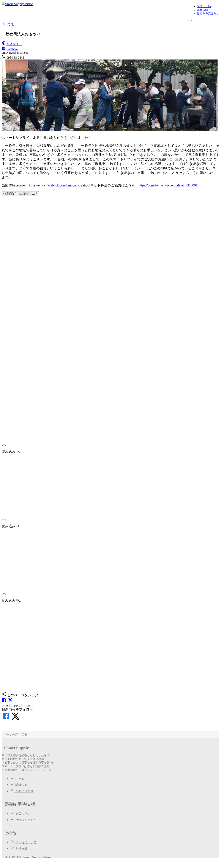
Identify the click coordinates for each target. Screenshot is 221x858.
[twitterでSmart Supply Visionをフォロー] (15, 719)
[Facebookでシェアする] (5, 701)
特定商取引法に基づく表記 (20, 193)
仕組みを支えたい (208, 13)
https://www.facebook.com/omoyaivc (54, 185)
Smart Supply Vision (19, 4)
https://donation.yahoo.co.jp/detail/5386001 (168, 185)
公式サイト (14, 44)
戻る (10, 25)
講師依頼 (202, 9)
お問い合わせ (24, 791)
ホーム (19, 778)
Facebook (12, 49)
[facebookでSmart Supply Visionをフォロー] (6, 719)
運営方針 (21, 848)
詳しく (7, 276)
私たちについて (25, 842)
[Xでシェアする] (10, 701)
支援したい (204, 6)
